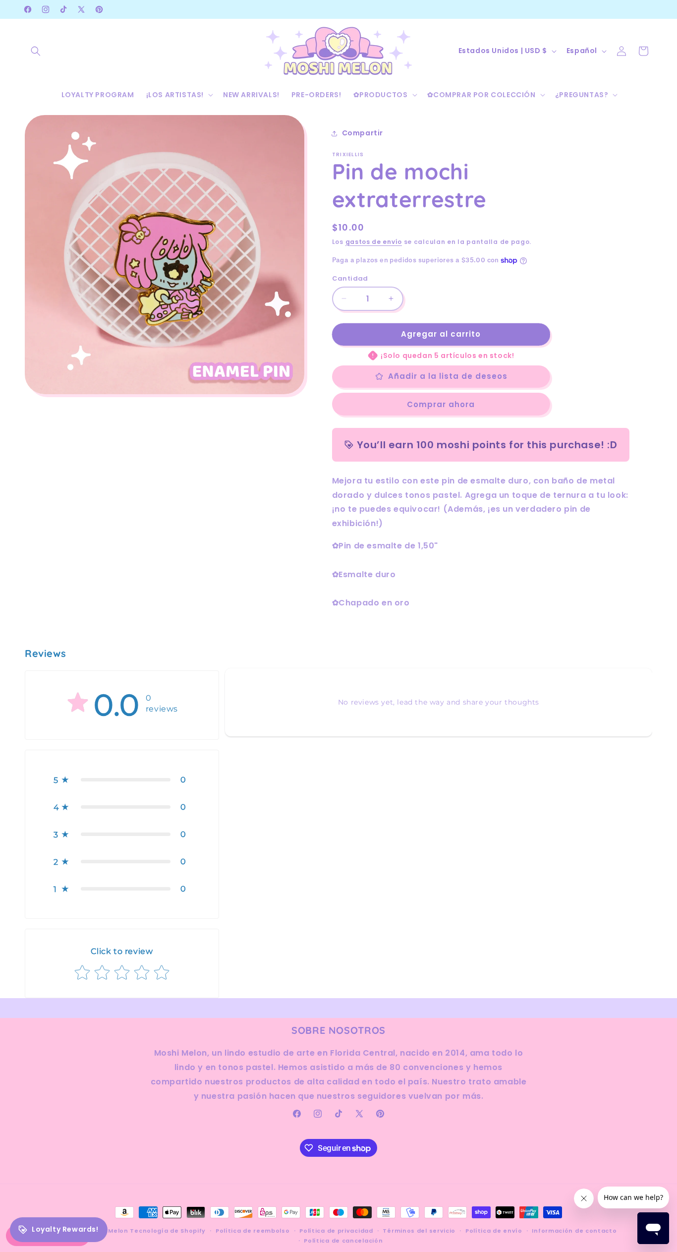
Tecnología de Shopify (168, 1231)
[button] (36, 51)
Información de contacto (574, 1231)
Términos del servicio (419, 1231)
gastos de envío (373, 242)
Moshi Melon (107, 1231)
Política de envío (493, 1231)
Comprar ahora (441, 404)
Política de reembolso (253, 1231)
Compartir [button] (362, 133)
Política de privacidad (336, 1231)
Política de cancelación (343, 1241)
